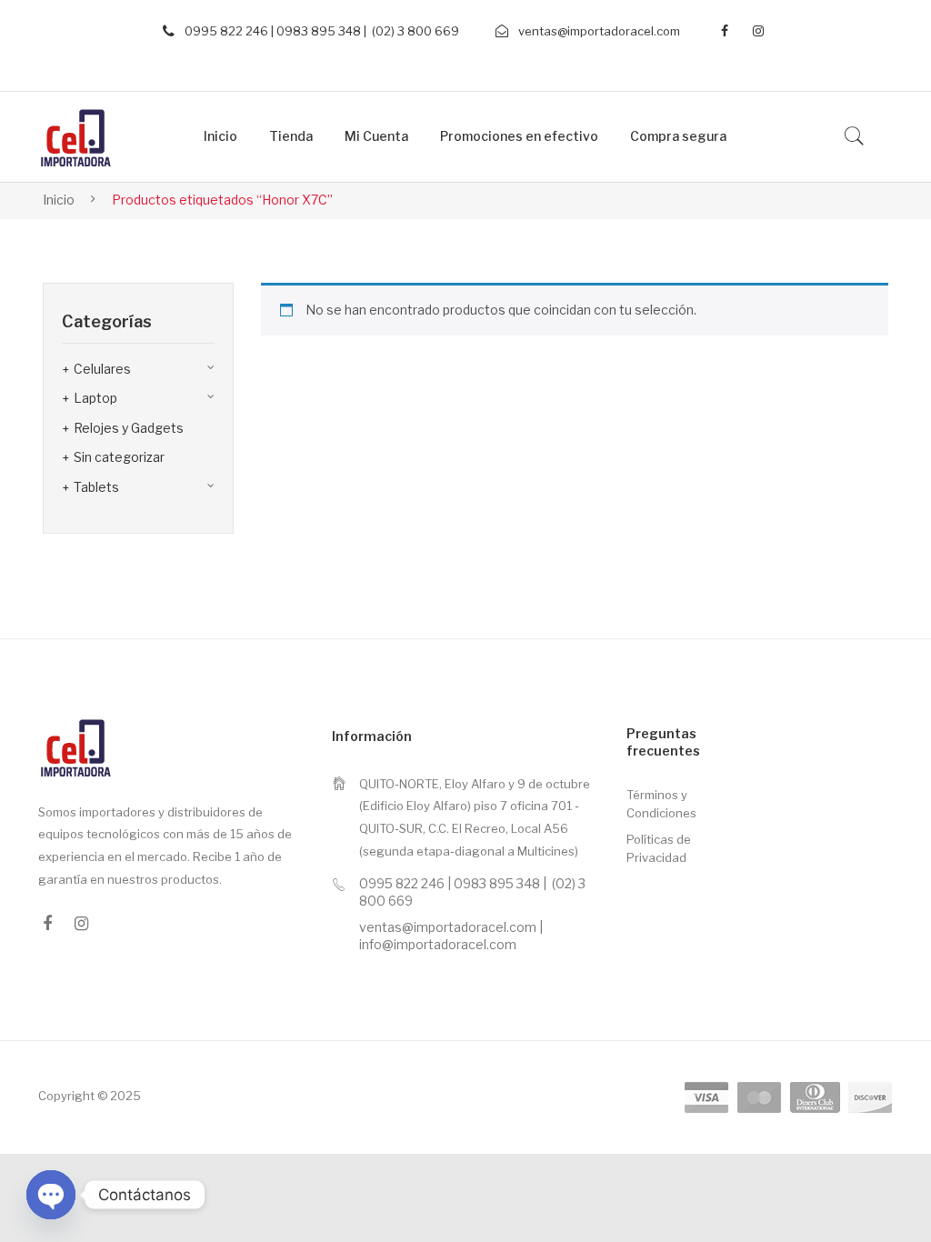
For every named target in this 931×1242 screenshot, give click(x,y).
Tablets (96, 487)
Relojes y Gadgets (129, 428)
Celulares (102, 368)
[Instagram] (758, 31)
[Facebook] (724, 31)
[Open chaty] (50, 1194)
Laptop (95, 398)
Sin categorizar (119, 457)
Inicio (59, 199)
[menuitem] (220, 137)
